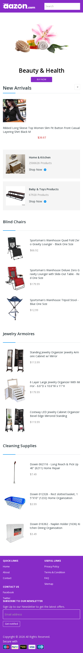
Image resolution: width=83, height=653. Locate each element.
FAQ (46, 578)
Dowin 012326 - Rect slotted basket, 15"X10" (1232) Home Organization (54, 496)
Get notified (11, 623)
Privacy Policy (51, 566)
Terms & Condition (54, 572)
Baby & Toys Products (43, 189)
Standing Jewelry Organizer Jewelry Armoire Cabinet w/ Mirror (54, 354)
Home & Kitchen (40, 157)
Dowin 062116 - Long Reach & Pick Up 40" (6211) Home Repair (54, 466)
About (6, 572)
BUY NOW (41, 79)
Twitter (6, 598)
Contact (7, 578)
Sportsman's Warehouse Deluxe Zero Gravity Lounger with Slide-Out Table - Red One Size (55, 274)
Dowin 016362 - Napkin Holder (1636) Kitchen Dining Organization (55, 526)
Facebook (8, 592)
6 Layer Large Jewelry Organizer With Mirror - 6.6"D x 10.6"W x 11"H (55, 384)
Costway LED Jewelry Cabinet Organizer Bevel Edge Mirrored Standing (55, 414)
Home (6, 566)
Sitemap (48, 584)
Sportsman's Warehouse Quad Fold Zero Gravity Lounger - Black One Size (54, 242)
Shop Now (36, 169)
